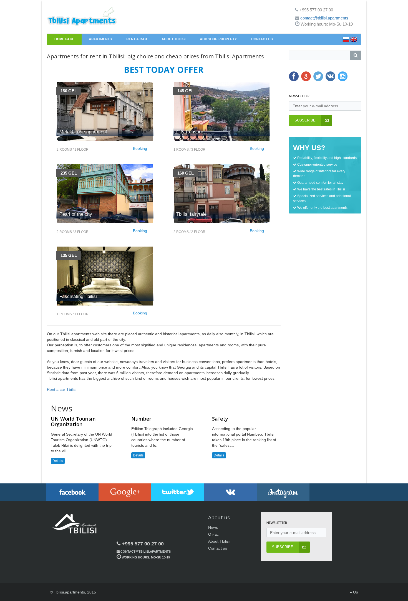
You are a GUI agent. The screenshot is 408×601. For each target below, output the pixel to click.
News (213, 527)
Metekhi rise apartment (83, 132)
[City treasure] (222, 111)
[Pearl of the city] (105, 194)
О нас (213, 534)
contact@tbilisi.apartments (324, 18)
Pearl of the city (75, 214)
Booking (140, 148)
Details (57, 461)
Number (141, 418)
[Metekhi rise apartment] (105, 111)
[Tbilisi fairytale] (222, 194)
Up (355, 592)
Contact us (217, 548)
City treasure (189, 132)
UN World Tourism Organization (73, 421)
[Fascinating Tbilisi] (105, 276)
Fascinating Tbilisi (78, 296)
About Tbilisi (219, 541)
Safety (220, 418)
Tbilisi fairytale (191, 214)
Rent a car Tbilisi (61, 389)
